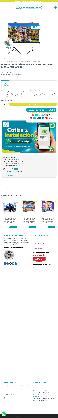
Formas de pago (38, 238)
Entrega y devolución (39, 243)
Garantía (36, 240)
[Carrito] (55, 7)
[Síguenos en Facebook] (5, 263)
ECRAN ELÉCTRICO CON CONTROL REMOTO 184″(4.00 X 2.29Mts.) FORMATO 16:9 (48, 220)
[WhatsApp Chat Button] (4, 414)
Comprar (34, 104)
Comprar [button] (14, 227)
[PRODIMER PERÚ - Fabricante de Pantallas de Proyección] (29, 7)
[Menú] (2, 7)
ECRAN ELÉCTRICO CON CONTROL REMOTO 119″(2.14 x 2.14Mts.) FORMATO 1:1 (9, 220)
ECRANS (8, 61)
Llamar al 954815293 (22, 1)
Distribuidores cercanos (10, 394)
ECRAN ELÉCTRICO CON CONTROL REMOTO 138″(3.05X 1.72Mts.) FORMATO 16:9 (29, 220)
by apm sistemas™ (38, 416)
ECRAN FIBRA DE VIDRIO (17, 61)
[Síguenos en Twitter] (13, 263)
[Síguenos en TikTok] (10, 263)
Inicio (2, 61)
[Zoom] (3, 58)
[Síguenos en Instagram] (7, 263)
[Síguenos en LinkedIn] (16, 263)
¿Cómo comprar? (38, 248)
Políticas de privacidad (39, 246)
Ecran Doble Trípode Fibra (32, 61)
